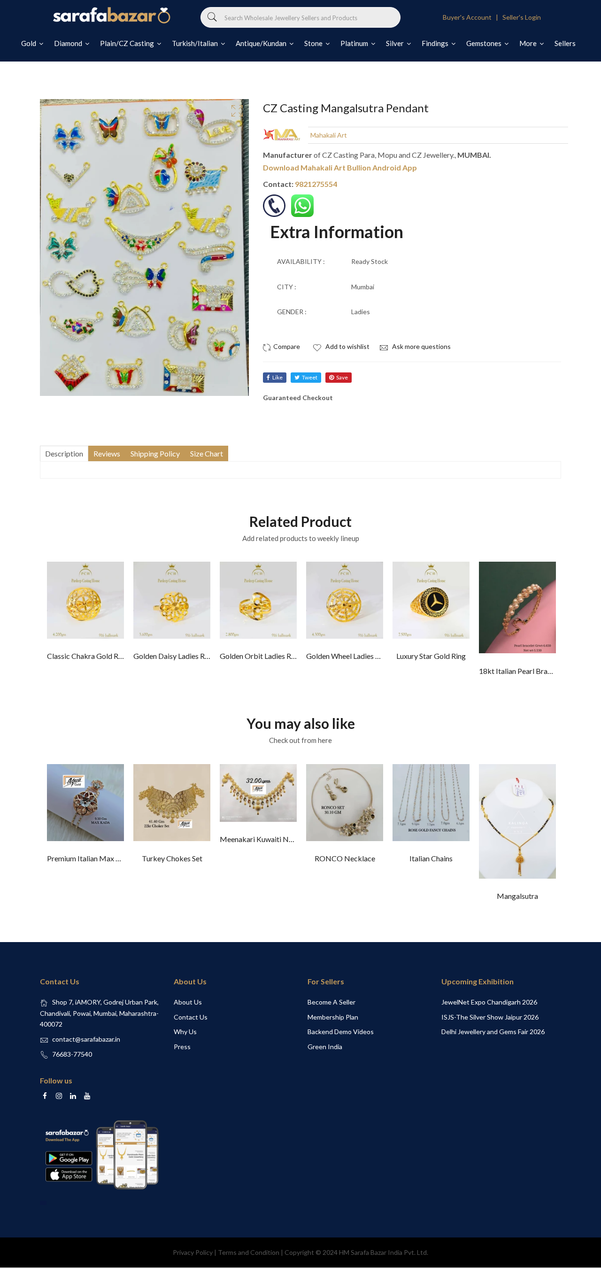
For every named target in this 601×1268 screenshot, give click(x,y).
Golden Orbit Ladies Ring (260, 655)
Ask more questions (421, 346)
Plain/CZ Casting (127, 43)
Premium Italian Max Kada (89, 858)
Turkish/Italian (195, 43)
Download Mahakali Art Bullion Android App (340, 167)
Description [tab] (64, 453)
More (528, 43)
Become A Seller (331, 1002)
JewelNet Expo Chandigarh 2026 (489, 1002)
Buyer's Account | (472, 17)
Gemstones (484, 43)
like (277, 377)
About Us (188, 1002)
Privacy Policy (193, 1252)
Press (182, 1047)
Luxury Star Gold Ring (431, 655)
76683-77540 (72, 1054)
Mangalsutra (517, 895)
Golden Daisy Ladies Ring (174, 655)
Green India (325, 1047)
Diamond (69, 43)
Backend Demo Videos (341, 1032)
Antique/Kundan (262, 43)
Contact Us (191, 1017)
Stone (314, 43)
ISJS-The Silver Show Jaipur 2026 (490, 1017)
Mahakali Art (328, 135)
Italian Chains (431, 858)
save (342, 377)
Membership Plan (333, 1017)
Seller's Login (521, 17)
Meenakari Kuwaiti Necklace (267, 839)
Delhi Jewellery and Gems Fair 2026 (493, 1032)
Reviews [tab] (106, 453)
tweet (309, 377)
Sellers (565, 43)
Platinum (355, 43)
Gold (29, 43)
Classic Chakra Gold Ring (87, 655)
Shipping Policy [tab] (155, 453)
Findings (436, 43)
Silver (395, 43)
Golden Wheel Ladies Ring (348, 655)
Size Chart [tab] (206, 453)
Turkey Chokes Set (172, 858)
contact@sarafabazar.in (86, 1039)
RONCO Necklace (345, 858)
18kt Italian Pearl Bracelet (521, 670)
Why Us (185, 1032)
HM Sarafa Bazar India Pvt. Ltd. (383, 1252)
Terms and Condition (248, 1252)
